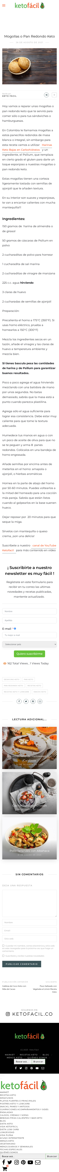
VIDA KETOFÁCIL (9, 1126)
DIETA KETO (6, 1124)
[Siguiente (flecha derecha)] (1, 1078)
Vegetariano (7, 1144)
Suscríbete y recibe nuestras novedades (24, 956)
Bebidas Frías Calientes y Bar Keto (21, 1118)
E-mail (6, 628)
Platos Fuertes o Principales (18, 1101)
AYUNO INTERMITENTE (12, 1138)
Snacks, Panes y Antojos (14, 1106)
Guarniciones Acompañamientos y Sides (24, 1109)
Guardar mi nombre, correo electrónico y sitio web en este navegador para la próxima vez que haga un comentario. (28, 948)
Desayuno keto (11, 679)
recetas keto (34, 686)
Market (10, 1055)
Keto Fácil (9, 96)
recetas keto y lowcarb (16, 692)
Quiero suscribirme (29, 653)
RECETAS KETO (29, 1055)
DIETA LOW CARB (9, 1129)
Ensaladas (6, 1112)
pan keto (28, 679)
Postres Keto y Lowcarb (15, 1104)
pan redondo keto (13, 686)
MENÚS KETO (14, 1057)
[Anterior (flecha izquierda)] (0, 1078)
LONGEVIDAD (7, 1132)
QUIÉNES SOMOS (37, 1057)
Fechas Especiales (11, 1149)
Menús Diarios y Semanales (16, 1146)
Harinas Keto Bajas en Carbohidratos (27, 147)
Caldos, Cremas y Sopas (14, 1115)
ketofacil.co (32, 1014)
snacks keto (40, 692)
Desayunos (6, 1098)
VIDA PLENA (6, 1135)
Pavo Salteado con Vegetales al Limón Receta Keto (45, 989)
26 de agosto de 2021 (29, 42)
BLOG (46, 1055)
